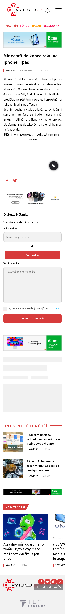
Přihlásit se (32, 255)
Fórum (25, 26)
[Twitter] (47, 582)
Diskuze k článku (16, 214)
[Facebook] (41, 582)
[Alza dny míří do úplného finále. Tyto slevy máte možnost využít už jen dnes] (25, 527)
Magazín (12, 26)
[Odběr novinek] (47, 10)
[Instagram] (54, 582)
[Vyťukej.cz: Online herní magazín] (24, 10)
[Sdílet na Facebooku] (7, 181)
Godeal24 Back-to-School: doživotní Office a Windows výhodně (43, 439)
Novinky (10, 70)
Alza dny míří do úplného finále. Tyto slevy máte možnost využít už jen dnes (23, 551)
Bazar (36, 26)
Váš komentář (11, 263)
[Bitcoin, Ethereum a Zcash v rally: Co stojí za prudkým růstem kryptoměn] (13, 468)
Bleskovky (51, 26)
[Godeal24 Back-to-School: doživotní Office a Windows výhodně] (13, 442)
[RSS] (60, 582)
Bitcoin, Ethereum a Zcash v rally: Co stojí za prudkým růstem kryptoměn (43, 465)
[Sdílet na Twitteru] (15, 181)
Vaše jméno (10, 229)
